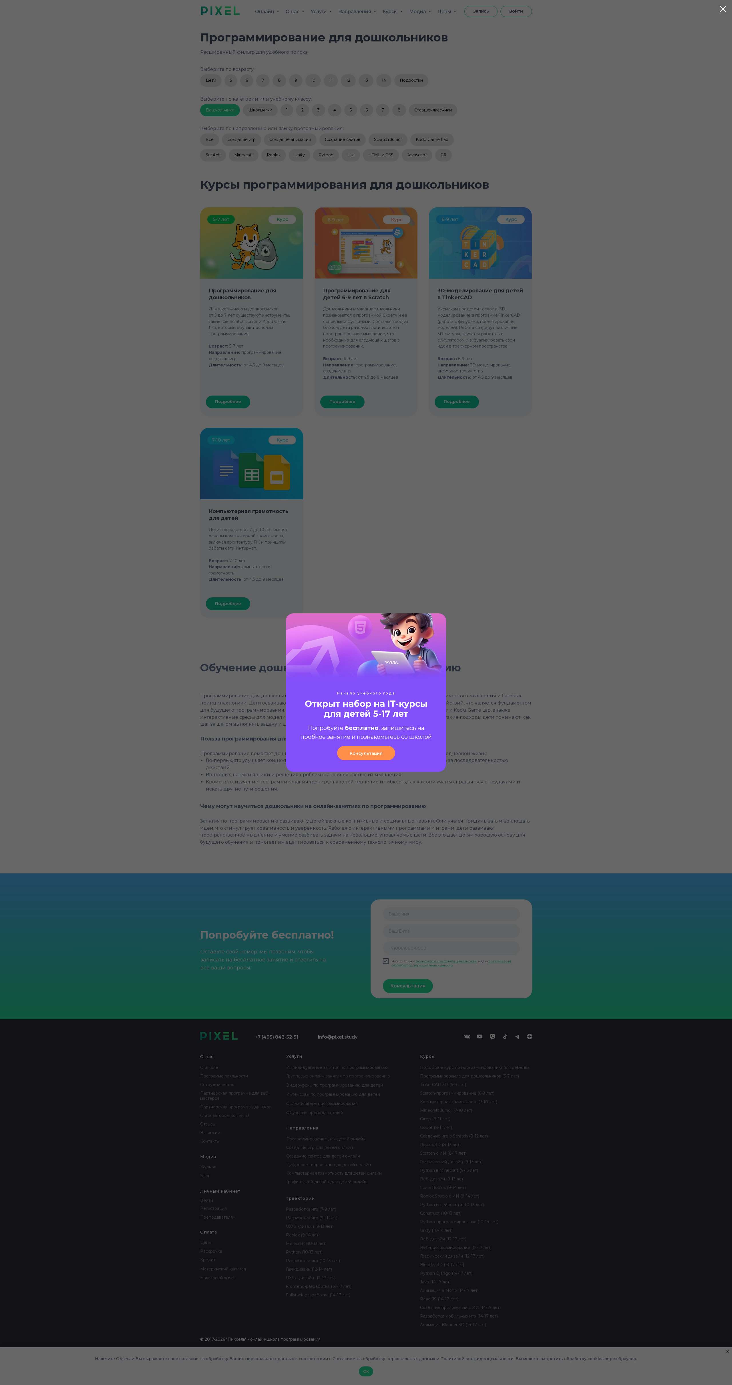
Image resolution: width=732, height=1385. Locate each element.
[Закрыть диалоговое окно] (723, 9)
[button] (366, 753)
